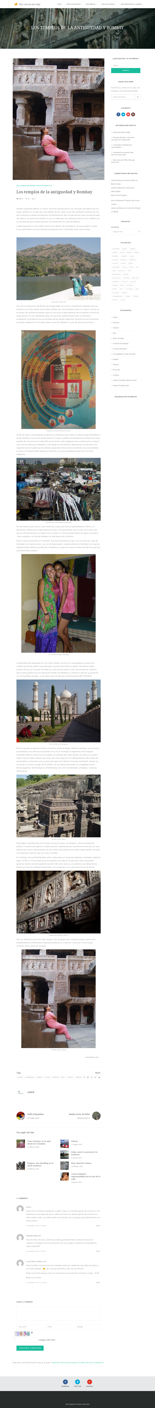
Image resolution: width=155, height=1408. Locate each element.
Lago (114, 270)
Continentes (90, 4)
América (116, 322)
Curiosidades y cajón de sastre (124, 354)
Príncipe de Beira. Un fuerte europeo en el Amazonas (123, 139)
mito (129, 270)
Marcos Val (115, 195)
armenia (133, 249)
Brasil (137, 252)
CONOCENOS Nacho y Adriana (131, 4)
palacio (133, 281)
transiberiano (117, 296)
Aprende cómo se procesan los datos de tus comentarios (77, 1363)
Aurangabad (29, 1077)
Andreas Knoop (117, 180)
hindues (55, 1077)
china (132, 256)
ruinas (114, 289)
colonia (115, 259)
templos (78, 1077)
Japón (124, 195)
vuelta (122, 300)
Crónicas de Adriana (27, 185)
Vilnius (74, 1141)
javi (112, 200)
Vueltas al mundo (107, 4)
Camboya (124, 256)
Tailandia (115, 292)
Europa (116, 364)
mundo (125, 274)
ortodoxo (115, 281)
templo (124, 292)
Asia (17, 185)
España (115, 359)
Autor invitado (118, 338)
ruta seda (129, 289)
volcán (115, 300)
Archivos (115, 227)
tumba (127, 296)
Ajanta (20, 1077)
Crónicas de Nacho (120, 349)
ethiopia (115, 263)
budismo (115, 256)
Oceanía (116, 375)
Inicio (60, 4)
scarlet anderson (117, 188)
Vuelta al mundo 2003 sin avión (125, 380)
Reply (98, 1225)
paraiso (114, 285)
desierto (124, 259)
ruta (121, 289)
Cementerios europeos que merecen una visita (122, 153)
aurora (114, 252)
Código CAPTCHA (46, 1340)
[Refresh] (32, 1332)
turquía (135, 296)
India (63, 1077)
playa (122, 285)
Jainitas (70, 1077)
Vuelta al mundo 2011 (44, 185)
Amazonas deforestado (121, 132)
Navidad (126, 278)
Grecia (131, 263)
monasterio (116, 274)
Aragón (116, 328)
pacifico (125, 281)
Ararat (124, 249)
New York (135, 278)
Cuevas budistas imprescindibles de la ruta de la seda (85, 1176)
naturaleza (116, 278)
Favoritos (116, 370)
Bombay (39, 1077)
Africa (115, 317)
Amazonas (115, 249)
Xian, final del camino (81, 1163)
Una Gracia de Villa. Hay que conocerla (123, 161)
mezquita (121, 270)
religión (130, 285)
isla (137, 267)
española (132, 259)
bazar (122, 252)
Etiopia (123, 263)
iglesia (124, 267)
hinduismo (116, 267)
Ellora (47, 1077)
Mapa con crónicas (74, 4)
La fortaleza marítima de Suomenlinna (121, 146)
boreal (129, 252)
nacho (113, 208)
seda (137, 289)
